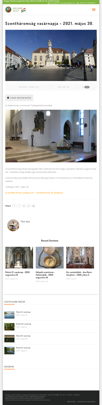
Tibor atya (33, 87)
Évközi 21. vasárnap (23, 312)
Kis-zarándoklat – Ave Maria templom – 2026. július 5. (79, 273)
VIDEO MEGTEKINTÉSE (20, 98)
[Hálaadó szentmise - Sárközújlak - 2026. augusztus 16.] (49, 259)
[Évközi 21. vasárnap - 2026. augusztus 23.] (19, 259)
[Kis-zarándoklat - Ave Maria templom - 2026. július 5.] (80, 259)
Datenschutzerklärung (86, 401)
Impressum (71, 401)
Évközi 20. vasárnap (23, 324)
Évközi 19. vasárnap (23, 336)
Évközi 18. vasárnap (23, 348)
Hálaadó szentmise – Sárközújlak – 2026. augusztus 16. (45, 275)
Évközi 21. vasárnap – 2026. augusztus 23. (17, 273)
